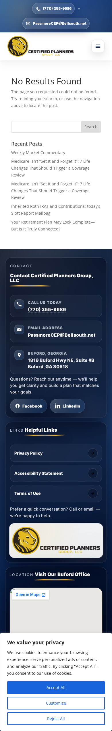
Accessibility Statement (38, 473)
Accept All (56, 687)
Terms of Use (27, 493)
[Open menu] (98, 46)
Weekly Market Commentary (38, 152)
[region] (56, 682)
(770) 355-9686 (57, 8)
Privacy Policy (28, 453)
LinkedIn (71, 406)
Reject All (56, 718)
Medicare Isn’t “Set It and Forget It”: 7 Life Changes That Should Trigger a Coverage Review (50, 168)
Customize (56, 703)
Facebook (32, 406)
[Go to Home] (40, 46)
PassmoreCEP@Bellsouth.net (59, 23)
